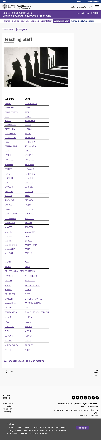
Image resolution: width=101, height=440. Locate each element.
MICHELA (29, 191)
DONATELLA (30, 271)
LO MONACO (10, 218)
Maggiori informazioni (38, 433)
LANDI (7, 209)
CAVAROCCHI (10, 137)
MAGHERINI (10, 222)
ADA (27, 261)
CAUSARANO (10, 133)
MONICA (28, 107)
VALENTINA (30, 280)
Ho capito (82, 427)
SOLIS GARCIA (11, 312)
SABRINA (29, 112)
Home (7, 20)
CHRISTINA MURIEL (33, 298)
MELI (7, 257)
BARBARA (29, 154)
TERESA (28, 316)
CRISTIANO (29, 177)
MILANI (8, 261)
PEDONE (8, 280)
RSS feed (6, 398)
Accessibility (7, 408)
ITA (92, 12)
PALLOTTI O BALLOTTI (14, 271)
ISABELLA (29, 240)
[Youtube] (77, 397)
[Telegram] (93, 397)
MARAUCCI (9, 236)
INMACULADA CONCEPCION (37, 312)
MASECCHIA (10, 248)
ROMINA (28, 335)
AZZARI (8, 103)
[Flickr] (97, 397)
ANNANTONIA (31, 244)
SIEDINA (8, 307)
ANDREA (28, 252)
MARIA (28, 124)
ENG (97, 12)
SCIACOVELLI (10, 302)
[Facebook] (81, 397)
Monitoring (7, 411)
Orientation (46, 20)
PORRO (8, 285)
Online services (93, 1)
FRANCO (8, 169)
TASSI (7, 321)
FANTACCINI (10, 159)
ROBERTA (29, 227)
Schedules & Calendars (82, 20)
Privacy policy (8, 403)
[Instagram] (89, 397)
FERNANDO (30, 142)
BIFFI (7, 116)
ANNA (27, 248)
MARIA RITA (30, 231)
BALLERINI (9, 107)
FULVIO (28, 321)
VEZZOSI (8, 340)
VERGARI (9, 335)
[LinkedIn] (85, 397)
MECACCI (9, 252)
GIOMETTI (9, 177)
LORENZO (29, 186)
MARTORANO (11, 244)
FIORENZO (29, 159)
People (79, 1)
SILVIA (27, 195)
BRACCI (8, 120)
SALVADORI (10, 294)
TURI (7, 331)
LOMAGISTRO (11, 213)
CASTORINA (10, 129)
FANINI (8, 154)
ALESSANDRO (31, 275)
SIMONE (28, 222)
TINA (27, 236)
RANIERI (8, 289)
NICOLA (28, 331)
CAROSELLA (10, 124)
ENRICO (28, 150)
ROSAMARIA (30, 146)
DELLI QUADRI (11, 146)
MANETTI (9, 227)
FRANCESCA (30, 120)
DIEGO (27, 294)
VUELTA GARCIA (11, 345)
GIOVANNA (29, 218)
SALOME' (29, 345)
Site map (6, 395)
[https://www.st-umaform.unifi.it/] (17, 7)
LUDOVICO (29, 169)
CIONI (7, 142)
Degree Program (20, 20)
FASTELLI (9, 164)
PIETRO (28, 133)
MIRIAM (28, 129)
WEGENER (9, 349)
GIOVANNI (29, 182)
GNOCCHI (9, 186)
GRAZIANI (9, 191)
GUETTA (8, 195)
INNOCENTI (10, 200)
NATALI (8, 266)
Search (83, 12)
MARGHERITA (31, 103)
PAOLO (28, 204)
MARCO (28, 116)
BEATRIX (28, 326)
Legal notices (8, 406)
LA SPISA (8, 204)
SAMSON (9, 298)
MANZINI (9, 231)
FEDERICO (29, 164)
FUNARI (8, 173)
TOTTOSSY (9, 326)
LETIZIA (28, 340)
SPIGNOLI (9, 316)
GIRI (6, 182)
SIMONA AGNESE (32, 285)
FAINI (7, 150)
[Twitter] (73, 397)
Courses (35, 20)
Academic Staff (61, 20)
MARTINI (9, 240)
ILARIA (27, 266)
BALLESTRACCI (11, 112)
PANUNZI (9, 275)
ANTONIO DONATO (33, 302)
